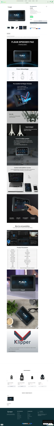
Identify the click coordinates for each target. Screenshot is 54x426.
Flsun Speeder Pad (9, 403)
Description (8, 33)
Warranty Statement (19, 416)
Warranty (28, 417)
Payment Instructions (19, 417)
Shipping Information (19, 415)
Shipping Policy (28, 415)
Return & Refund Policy (29, 416)
